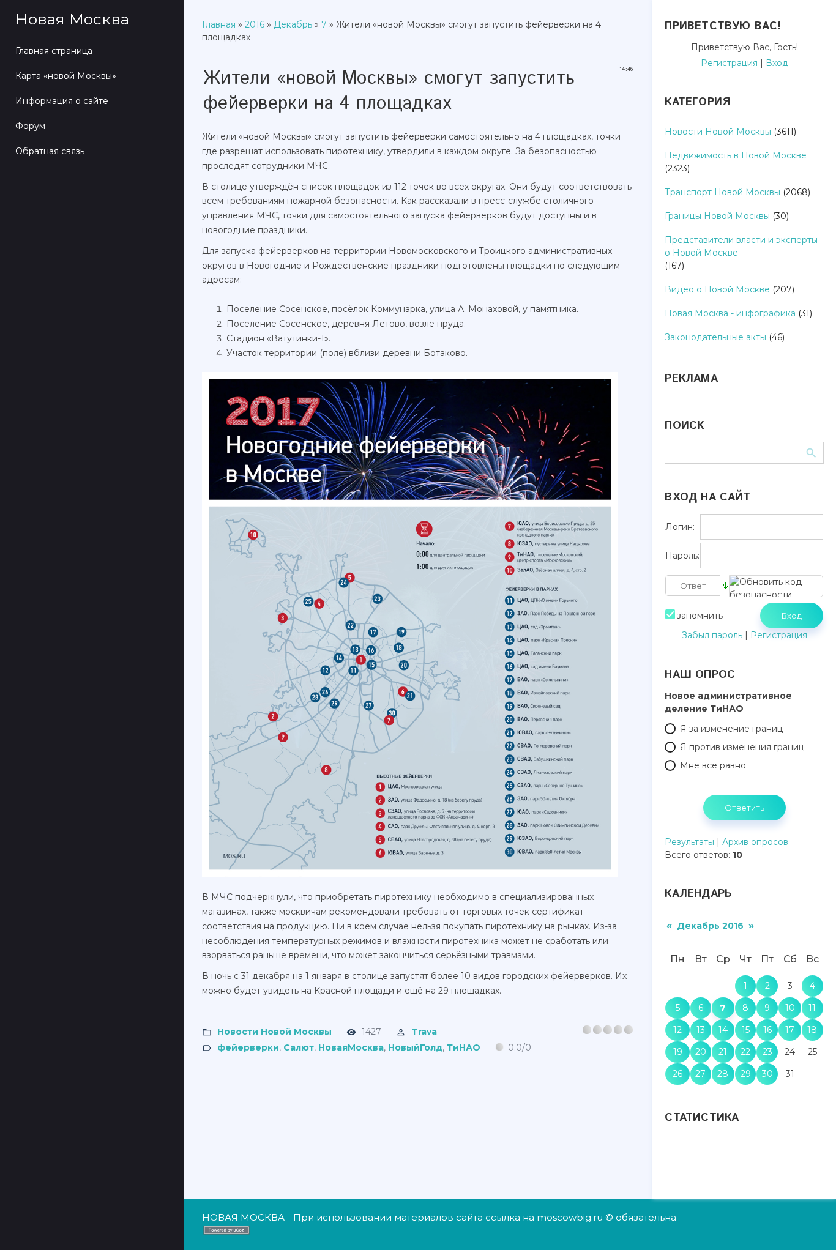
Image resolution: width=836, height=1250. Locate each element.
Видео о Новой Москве (717, 289)
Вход (777, 63)
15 (746, 1029)
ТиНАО (463, 1047)
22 (745, 1051)
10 (790, 1007)
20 (700, 1051)
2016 (254, 24)
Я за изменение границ (731, 728)
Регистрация (729, 63)
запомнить (700, 615)
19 (677, 1051)
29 (746, 1073)
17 (789, 1029)
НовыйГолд (415, 1047)
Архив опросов (755, 841)
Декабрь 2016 (710, 925)
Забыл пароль (712, 635)
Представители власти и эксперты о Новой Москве (741, 246)
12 (677, 1029)
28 (722, 1073)
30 (767, 1073)
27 (700, 1073)
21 (722, 1051)
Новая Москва (72, 19)
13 (700, 1029)
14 (723, 1029)
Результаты (689, 841)
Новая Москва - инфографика (730, 313)
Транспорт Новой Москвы (722, 192)
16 (767, 1029)
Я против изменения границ (742, 747)
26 (677, 1073)
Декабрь (293, 24)
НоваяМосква (351, 1047)
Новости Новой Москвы (274, 1031)
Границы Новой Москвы (717, 215)
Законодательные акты (715, 337)
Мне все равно (713, 765)
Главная (219, 24)
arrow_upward (808, 1222)
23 (767, 1051)
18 (812, 1029)
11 (812, 1007)
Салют (298, 1047)
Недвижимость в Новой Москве (736, 155)
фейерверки (248, 1047)
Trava (424, 1031)
